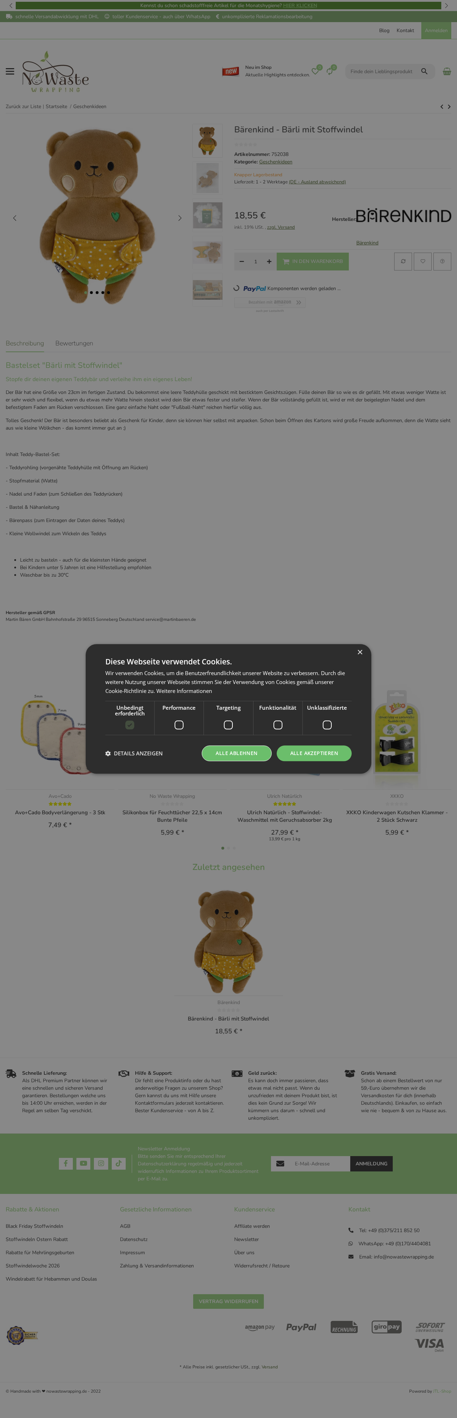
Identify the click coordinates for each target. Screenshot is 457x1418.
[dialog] (228, 709)
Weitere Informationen (184, 690)
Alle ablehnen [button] (236, 753)
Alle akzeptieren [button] (314, 753)
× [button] (359, 652)
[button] (134, 753)
